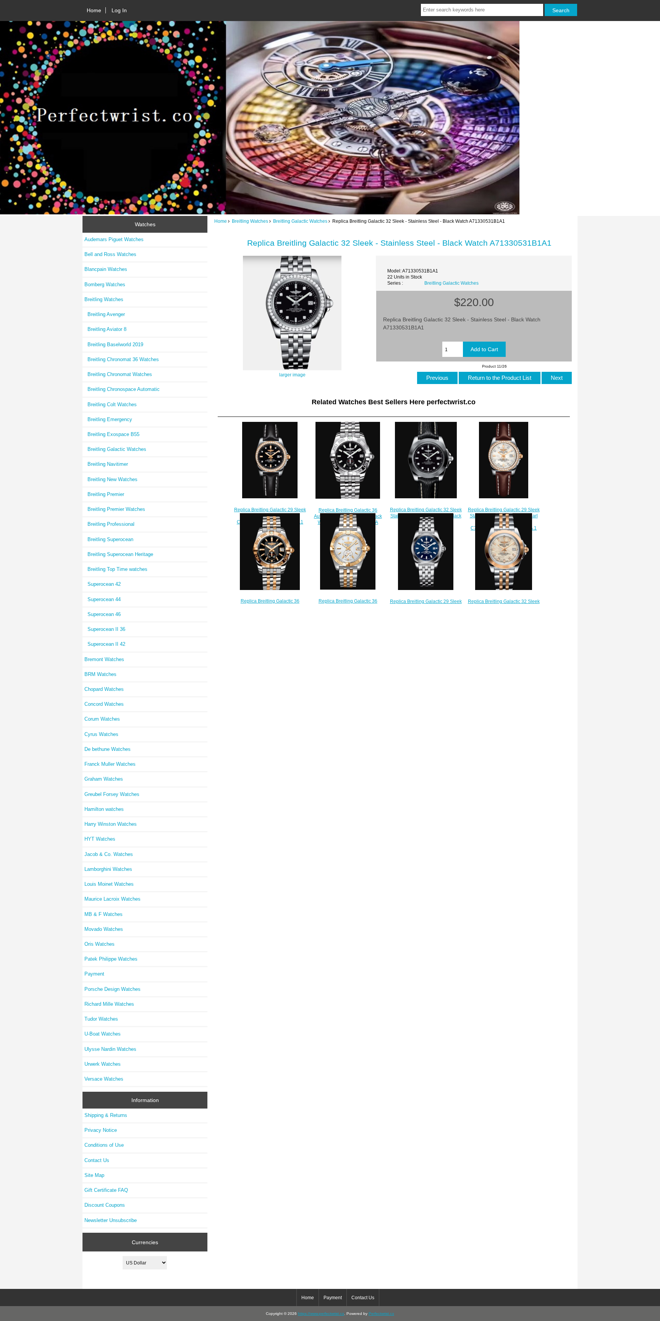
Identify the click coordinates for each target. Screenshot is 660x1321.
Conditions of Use (104, 1145)
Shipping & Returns (105, 1115)
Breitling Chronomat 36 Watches (121, 359)
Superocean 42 (102, 584)
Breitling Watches (250, 221)
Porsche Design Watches (112, 989)
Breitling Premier (104, 494)
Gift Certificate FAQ (106, 1190)
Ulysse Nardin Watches (110, 1049)
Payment (94, 974)
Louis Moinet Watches (109, 884)
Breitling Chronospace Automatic (122, 389)
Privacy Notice (100, 1130)
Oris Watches (99, 944)
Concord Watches (104, 704)
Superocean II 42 (104, 644)
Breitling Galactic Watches (300, 221)
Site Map (94, 1175)
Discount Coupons (104, 1205)
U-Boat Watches (102, 1034)
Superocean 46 (102, 614)
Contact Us (96, 1160)
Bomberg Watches (104, 284)
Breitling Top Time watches (115, 569)
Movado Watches (103, 929)
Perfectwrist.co (381, 1313)
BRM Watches (100, 674)
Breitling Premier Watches (114, 509)
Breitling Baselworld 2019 (113, 344)
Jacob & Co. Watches (108, 854)
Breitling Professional (109, 524)
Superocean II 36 (104, 629)
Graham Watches (103, 779)
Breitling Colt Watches (110, 404)
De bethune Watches (107, 749)
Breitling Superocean (108, 539)
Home (94, 10)
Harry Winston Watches (110, 824)
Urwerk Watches (102, 1064)
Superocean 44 (102, 599)
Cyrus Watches (101, 734)
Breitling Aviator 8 (105, 329)
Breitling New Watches (111, 479)
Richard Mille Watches (109, 1004)
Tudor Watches (101, 1019)
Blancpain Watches (105, 269)
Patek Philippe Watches (111, 959)
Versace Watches (103, 1079)
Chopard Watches (104, 689)
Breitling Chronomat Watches (118, 374)
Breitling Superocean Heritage (118, 554)
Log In (119, 10)
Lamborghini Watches (108, 869)
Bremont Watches (104, 659)
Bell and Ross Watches (110, 254)
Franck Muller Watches (110, 764)
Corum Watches (102, 719)
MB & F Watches (103, 914)
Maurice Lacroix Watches (112, 899)
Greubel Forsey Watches (111, 794)
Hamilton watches (104, 809)
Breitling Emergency (108, 419)
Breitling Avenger (104, 314)
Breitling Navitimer (106, 464)
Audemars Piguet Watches (114, 239)
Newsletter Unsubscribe (110, 1220)
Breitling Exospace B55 (111, 434)
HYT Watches (99, 839)
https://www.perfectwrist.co (321, 1313)
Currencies (145, 1242)
